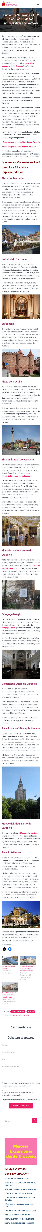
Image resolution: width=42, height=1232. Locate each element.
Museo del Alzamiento (29, 833)
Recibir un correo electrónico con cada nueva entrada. (21, 1100)
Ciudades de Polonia (18, 1011)
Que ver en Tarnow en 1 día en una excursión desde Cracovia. (10, 995)
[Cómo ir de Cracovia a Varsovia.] (10, 960)
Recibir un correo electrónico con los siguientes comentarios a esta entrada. (17, 1094)
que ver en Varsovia (15, 1015)
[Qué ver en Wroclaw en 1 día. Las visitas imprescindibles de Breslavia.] (28, 960)
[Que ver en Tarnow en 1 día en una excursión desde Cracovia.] (10, 987)
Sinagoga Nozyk (8, 628)
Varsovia (31, 1011)
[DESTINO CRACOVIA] (10, 4)
